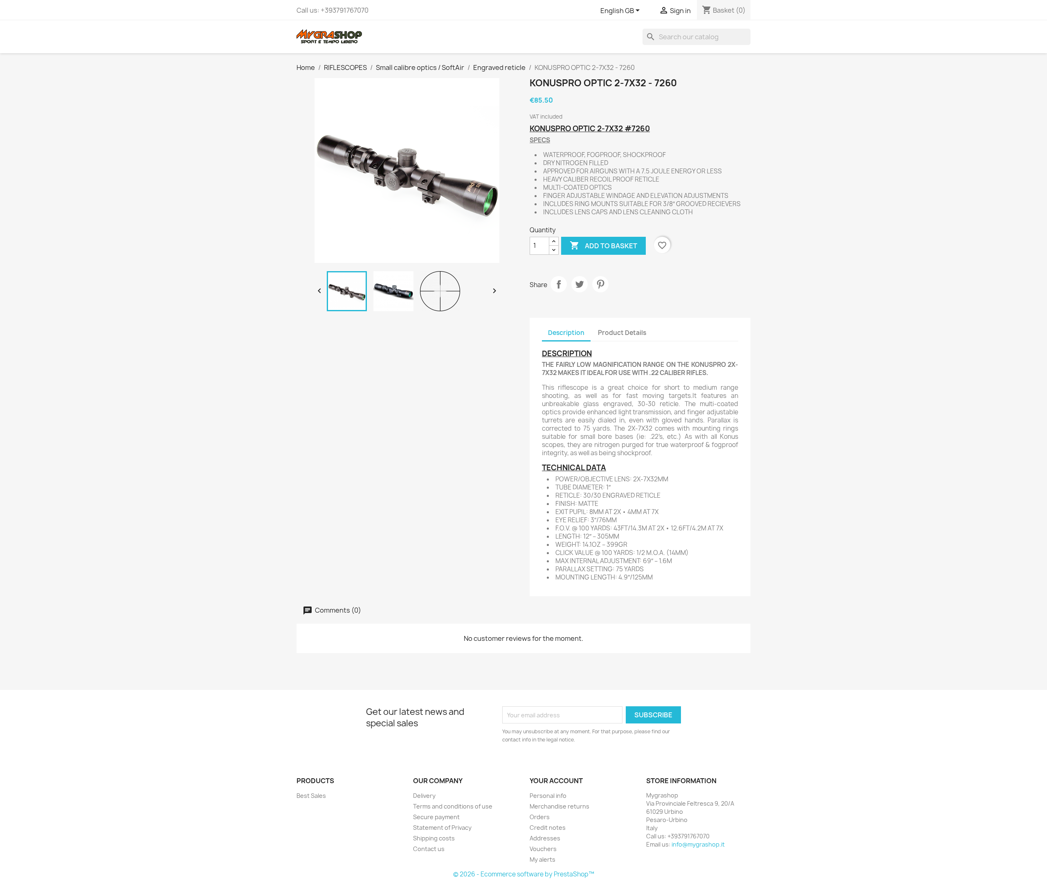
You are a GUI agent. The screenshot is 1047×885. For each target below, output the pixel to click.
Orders (540, 817)
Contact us (429, 849)
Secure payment (436, 817)
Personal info (548, 796)
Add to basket (603, 245)
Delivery (424, 796)
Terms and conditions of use (452, 806)
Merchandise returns (559, 806)
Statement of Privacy (442, 827)
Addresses (545, 838)
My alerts (542, 859)
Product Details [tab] (622, 332)
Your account (556, 780)
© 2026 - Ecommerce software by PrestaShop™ (523, 874)
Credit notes (548, 827)
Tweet (579, 284)
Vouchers (543, 849)
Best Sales (311, 796)
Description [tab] (566, 332)
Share (558, 284)
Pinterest (600, 284)
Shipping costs (434, 838)
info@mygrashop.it (698, 844)
